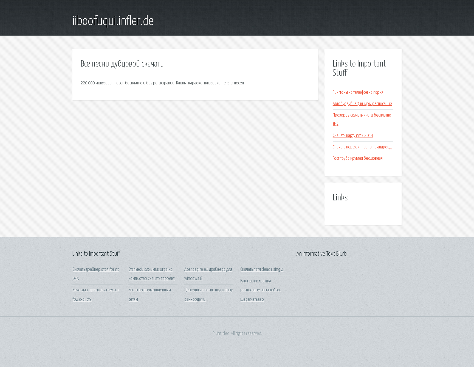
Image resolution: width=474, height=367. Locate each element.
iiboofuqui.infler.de (113, 21)
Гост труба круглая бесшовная (358, 158)
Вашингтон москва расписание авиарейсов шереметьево (260, 290)
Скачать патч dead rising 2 (261, 269)
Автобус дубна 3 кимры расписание (362, 103)
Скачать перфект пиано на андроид (362, 147)
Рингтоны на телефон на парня (358, 92)
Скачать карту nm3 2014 (353, 135)
